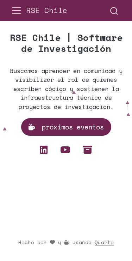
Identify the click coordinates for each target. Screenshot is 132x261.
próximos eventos (71, 127)
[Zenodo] (87, 149)
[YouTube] (68, 149)
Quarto (104, 242)
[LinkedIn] (46, 149)
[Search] (114, 10)
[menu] (17, 11)
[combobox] (114, 10)
